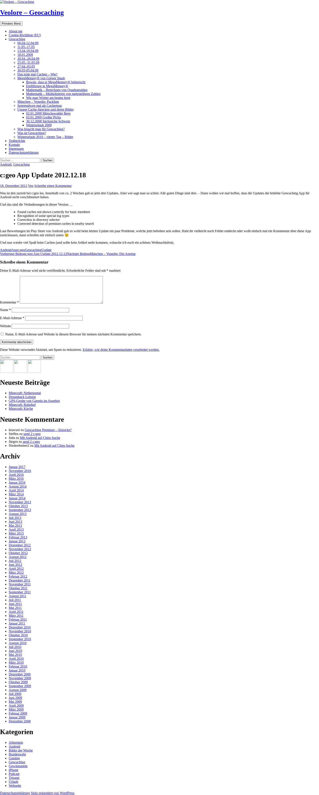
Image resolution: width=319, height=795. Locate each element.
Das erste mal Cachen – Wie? (37, 74)
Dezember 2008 (20, 721)
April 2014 (16, 490)
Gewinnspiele (18, 766)
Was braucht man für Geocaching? (41, 129)
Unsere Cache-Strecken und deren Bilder (45, 109)
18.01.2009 (25, 55)
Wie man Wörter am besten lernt (48, 98)
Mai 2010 (15, 655)
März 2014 (16, 494)
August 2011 (17, 596)
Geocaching (17, 39)
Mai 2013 (15, 525)
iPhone (13, 770)
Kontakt (14, 145)
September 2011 (20, 592)
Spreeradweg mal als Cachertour (39, 105)
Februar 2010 (18, 666)
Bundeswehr (17, 754)
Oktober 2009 (18, 682)
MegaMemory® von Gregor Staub (41, 78)
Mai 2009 (15, 701)
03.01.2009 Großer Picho (43, 117)
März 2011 (16, 615)
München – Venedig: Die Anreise (101, 254)
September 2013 (20, 510)
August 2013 (17, 514)
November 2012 (20, 549)
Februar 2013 (18, 537)
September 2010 (20, 639)
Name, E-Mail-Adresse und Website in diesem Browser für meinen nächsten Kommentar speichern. (73, 334)
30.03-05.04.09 (27, 70)
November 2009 (20, 678)
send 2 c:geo (32, 434)
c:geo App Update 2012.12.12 (33, 254)
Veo (30, 186)
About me (15, 31)
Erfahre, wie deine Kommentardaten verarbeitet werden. (121, 350)
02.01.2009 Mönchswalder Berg (48, 113)
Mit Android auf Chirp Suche (40, 438)
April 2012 (16, 568)
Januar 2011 (17, 623)
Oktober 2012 (18, 553)
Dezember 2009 (20, 674)
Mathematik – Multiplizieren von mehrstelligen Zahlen (63, 94)
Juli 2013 (15, 518)
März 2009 (16, 709)
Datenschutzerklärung (24, 152)
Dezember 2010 (20, 627)
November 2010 (20, 631)
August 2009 (17, 690)
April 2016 (16, 475)
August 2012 (17, 557)
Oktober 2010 (18, 635)
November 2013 (20, 502)
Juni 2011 (15, 604)
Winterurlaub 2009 (39, 125)
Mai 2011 (15, 608)
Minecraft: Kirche (21, 408)
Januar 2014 (17, 498)
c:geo (21, 250)
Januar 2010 (17, 670)
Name (5, 310)
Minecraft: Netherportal (25, 393)
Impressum (16, 148)
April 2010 (16, 658)
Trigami (14, 778)
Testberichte (17, 141)
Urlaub (13, 781)
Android (6, 164)
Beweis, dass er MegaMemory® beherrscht (55, 82)
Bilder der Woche (21, 750)
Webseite (15, 785)
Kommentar (9, 302)
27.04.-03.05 (26, 66)
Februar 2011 (18, 619)
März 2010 (16, 662)
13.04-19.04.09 (27, 51)
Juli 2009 (15, 694)
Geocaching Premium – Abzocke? (48, 430)
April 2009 (16, 705)
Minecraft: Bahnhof (22, 405)
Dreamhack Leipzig (22, 397)
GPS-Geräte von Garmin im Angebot (34, 401)
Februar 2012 (18, 576)
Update (46, 250)
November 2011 (20, 584)
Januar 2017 (17, 467)
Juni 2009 (15, 698)
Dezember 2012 (20, 545)
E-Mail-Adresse (12, 318)
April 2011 (16, 611)
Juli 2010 (15, 647)
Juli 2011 (15, 600)
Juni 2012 (15, 565)
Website (5, 326)
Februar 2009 (18, 713)
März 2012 (16, 572)
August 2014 (17, 486)
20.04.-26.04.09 (28, 58)
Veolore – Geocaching (32, 12)
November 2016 (20, 471)
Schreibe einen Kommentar (53, 186)
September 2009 (20, 686)
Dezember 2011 (19, 580)
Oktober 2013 (18, 506)
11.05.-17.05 (26, 47)
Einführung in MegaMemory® (47, 86)
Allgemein (16, 742)
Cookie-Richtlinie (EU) (25, 35)
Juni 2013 (15, 521)
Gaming (14, 758)
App (15, 250)
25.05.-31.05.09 (28, 62)
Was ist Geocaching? (31, 133)
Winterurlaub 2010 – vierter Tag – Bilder (45, 137)
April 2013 (16, 529)
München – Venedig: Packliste (38, 101)
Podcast (14, 774)
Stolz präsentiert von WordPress (52, 793)
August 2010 (17, 643)
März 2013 (16, 533)
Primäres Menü (11, 23)
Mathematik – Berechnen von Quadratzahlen (56, 90)
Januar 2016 (17, 482)
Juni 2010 (15, 651)
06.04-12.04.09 (27, 43)
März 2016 (16, 478)
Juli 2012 (15, 561)
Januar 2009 (17, 717)
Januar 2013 (17, 541)
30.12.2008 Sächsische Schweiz (48, 121)
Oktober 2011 (18, 588)
